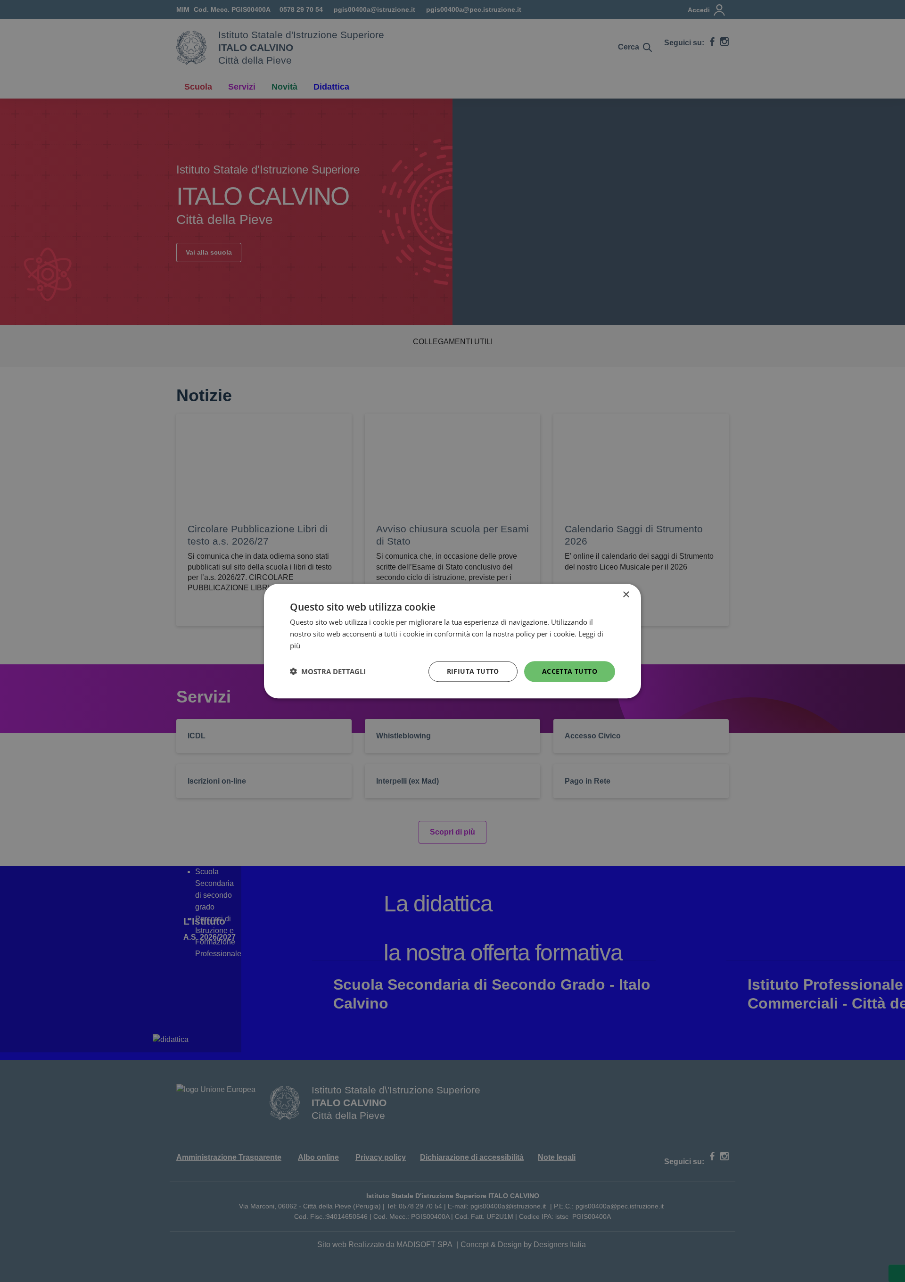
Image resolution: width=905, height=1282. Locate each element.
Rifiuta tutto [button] (473, 670)
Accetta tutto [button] (569, 670)
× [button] (625, 594)
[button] (328, 671)
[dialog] (452, 641)
